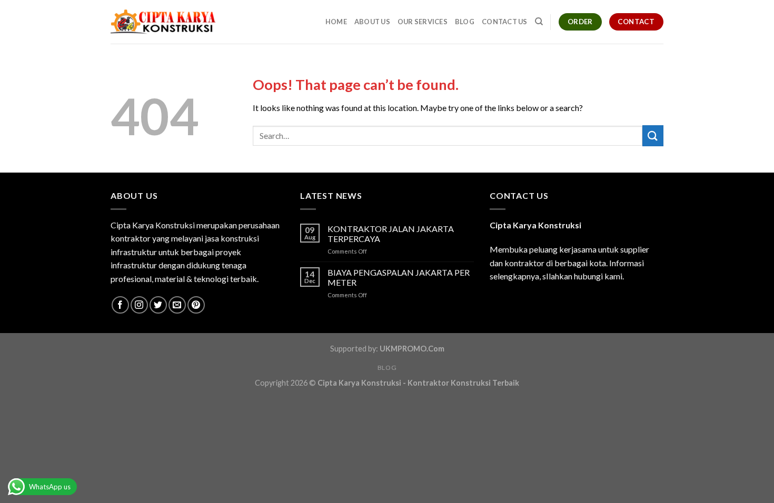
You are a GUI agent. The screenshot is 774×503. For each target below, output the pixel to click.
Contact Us (505, 21)
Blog (464, 21)
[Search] (539, 22)
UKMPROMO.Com (412, 348)
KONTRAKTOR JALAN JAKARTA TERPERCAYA (391, 234)
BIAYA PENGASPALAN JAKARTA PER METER (399, 277)
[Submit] (652, 135)
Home (336, 21)
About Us (372, 21)
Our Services (423, 21)
